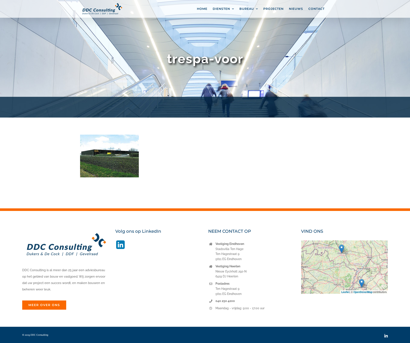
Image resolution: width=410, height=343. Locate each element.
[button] (341, 248)
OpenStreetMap (362, 292)
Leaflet (345, 292)
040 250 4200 (225, 301)
